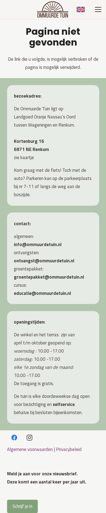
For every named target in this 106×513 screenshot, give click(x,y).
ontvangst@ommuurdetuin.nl (44, 260)
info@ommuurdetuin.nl (37, 244)
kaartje (27, 157)
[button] (98, 9)
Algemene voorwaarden (30, 449)
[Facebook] (14, 437)
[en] (81, 9)
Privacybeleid (69, 449)
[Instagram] (29, 437)
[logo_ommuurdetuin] (52, 9)
